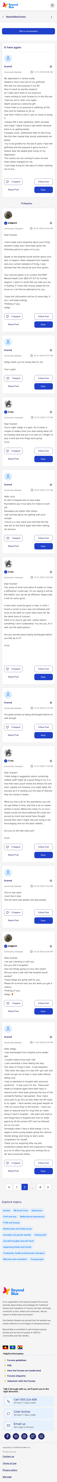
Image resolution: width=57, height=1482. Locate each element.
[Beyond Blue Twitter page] (33, 1437)
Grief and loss (9, 1216)
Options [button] (52, 17)
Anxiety (6, 1210)
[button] (7, 182)
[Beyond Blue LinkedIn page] (41, 1437)
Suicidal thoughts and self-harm (18, 1241)
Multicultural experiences (32, 1216)
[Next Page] (48, 1187)
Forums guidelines (16, 1360)
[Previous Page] (9, 1187)
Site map (7, 1477)
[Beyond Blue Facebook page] (7, 1437)
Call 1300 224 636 (25, 1399)
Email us (19, 1423)
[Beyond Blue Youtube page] (16, 1437)
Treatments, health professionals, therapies (24, 1253)
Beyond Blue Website (15, 1291)
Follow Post (43, 182)
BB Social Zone (21, 1210)
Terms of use (9, 1463)
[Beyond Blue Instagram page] (24, 1437)
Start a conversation (28, 31)
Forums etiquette (16, 1376)
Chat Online (22, 1411)
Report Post (13, 189)
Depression (37, 1210)
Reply (43, 190)
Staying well (40, 1235)
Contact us (8, 1456)
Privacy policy (10, 1470)
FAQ (9, 1365)
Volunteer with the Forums (21, 1381)
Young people (36, 1259)
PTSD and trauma (11, 1223)
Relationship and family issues (17, 1229)
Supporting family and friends (17, 1247)
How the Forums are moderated (24, 1370)
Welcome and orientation (15, 1259)
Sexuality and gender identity (17, 1235)
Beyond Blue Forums (11, 5)
